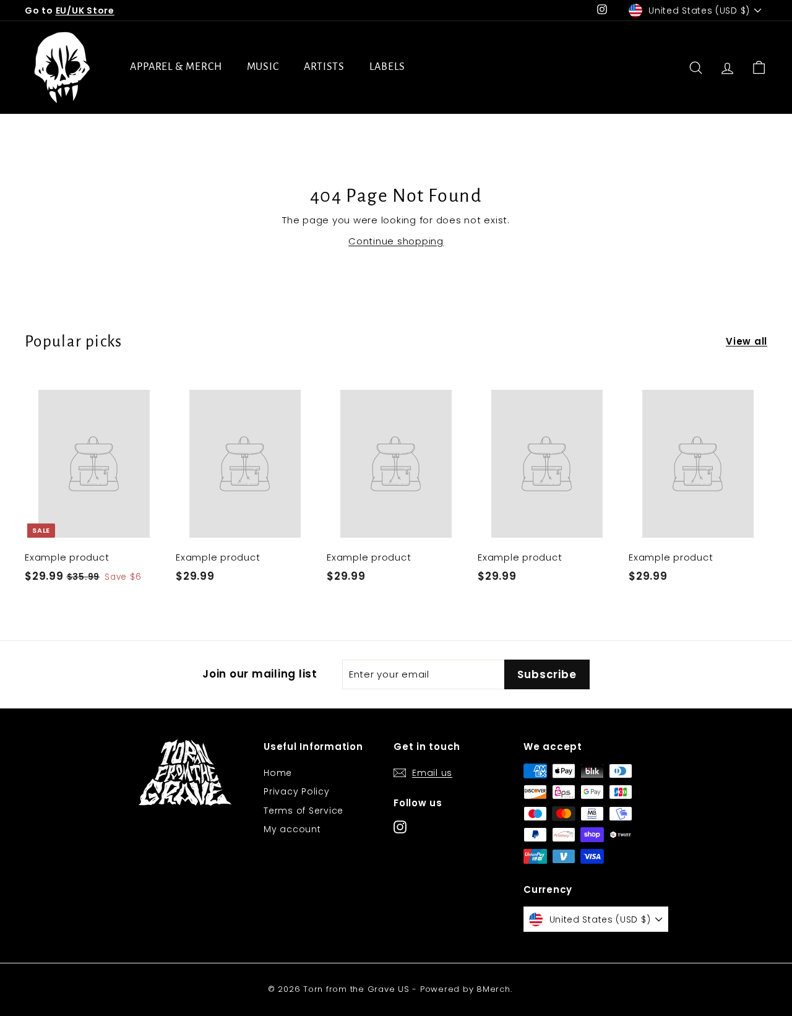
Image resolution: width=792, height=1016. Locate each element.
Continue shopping (396, 241)
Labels (387, 66)
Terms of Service (303, 810)
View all (746, 341)
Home (278, 773)
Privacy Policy (297, 791)
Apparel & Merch (176, 66)
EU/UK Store (85, 10)
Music (263, 66)
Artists (324, 66)
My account (292, 829)
